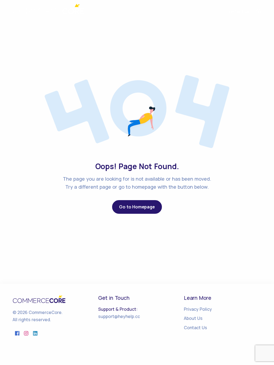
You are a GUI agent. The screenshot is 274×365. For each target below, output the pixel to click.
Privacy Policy (198, 309)
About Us (193, 318)
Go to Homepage (137, 207)
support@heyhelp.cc (119, 316)
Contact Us (195, 328)
